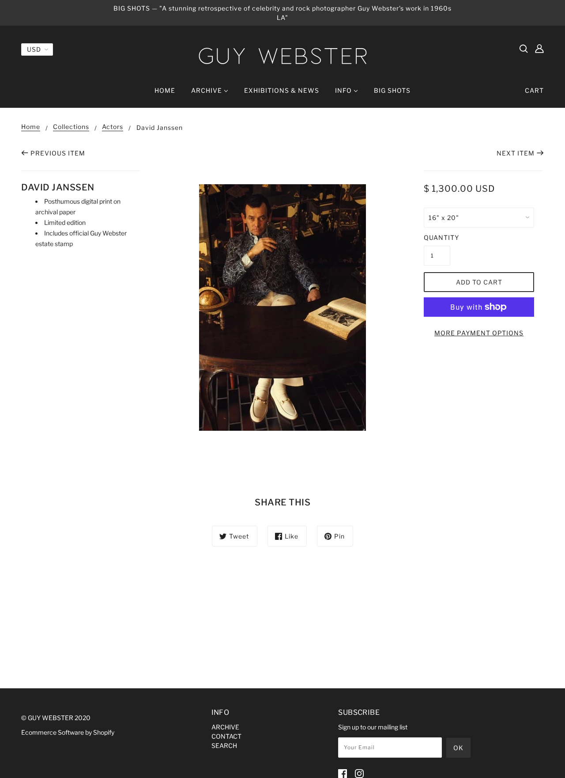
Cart (534, 90)
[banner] (282, 56)
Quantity (437, 237)
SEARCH (224, 745)
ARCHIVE (225, 727)
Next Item (516, 153)
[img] (523, 48)
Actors (112, 127)
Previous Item (57, 153)
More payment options (479, 333)
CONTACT (226, 736)
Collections (71, 127)
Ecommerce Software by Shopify (67, 732)
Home (30, 127)
